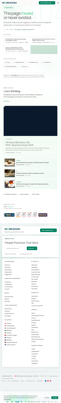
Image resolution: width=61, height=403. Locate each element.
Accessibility (39, 381)
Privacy (3, 381)
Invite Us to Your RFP (37, 306)
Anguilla (9, 337)
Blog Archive (34, 332)
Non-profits (34, 279)
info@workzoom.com (53, 376)
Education (34, 281)
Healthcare (34, 265)
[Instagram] (50, 381)
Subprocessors (15, 381)
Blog (32, 330)
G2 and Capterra (8, 208)
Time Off (7, 289)
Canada (9, 323)
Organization (8, 272)
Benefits (7, 299)
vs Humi (33, 358)
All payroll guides (24, 194)
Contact (33, 323)
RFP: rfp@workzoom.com (7, 378)
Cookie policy (7, 399)
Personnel (7, 265)
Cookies (22, 381)
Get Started (34, 327)
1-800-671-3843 (43, 376)
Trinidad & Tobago (12, 335)
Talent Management (11, 305)
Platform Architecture (37, 339)
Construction (35, 277)
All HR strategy (35, 194)
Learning (7, 311)
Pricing (8, 62)
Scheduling (8, 282)
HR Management (10, 261)
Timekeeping (8, 284)
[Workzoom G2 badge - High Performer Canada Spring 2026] (29, 215)
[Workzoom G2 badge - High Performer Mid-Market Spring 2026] (18, 215)
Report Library (35, 301)
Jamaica (9, 333)
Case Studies (35, 334)
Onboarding (8, 270)
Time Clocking (8, 287)
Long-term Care (35, 272)
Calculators (34, 296)
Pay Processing (9, 296)
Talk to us (24, 66)
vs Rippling (34, 363)
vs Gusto (33, 356)
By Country (8, 319)
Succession (8, 316)
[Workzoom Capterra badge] (9, 215)
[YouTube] (48, 381)
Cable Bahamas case (11, 66)
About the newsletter (10, 254)
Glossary (33, 298)
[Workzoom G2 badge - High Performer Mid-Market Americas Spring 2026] (35, 215)
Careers (33, 341)
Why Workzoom (35, 337)
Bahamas (9, 330)
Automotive (34, 286)
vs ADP (33, 349)
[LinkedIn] (45, 381)
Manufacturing (35, 274)
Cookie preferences (30, 381)
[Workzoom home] (16, 3)
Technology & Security (37, 315)
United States (10, 326)
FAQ (32, 303)
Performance (8, 309)
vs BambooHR (47, 62)
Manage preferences (26, 254)
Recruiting (7, 267)
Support (33, 325)
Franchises (34, 289)
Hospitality (34, 267)
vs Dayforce (34, 354)
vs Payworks (34, 361)
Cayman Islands (11, 345)
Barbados (9, 340)
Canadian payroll (34, 62)
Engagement (8, 274)
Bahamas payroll (20, 62)
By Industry (35, 261)
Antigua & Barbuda (12, 342)
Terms (8, 381)
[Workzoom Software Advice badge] (42, 215)
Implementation (35, 320)
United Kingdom (11, 328)
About (33, 313)
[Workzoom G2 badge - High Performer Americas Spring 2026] (24, 215)
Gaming (33, 284)
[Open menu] (58, 3)
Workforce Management (12, 278)
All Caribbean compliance (10, 194)
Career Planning (9, 313)
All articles (6, 101)
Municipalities (35, 270)
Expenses (7, 301)
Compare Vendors (37, 345)
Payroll (7, 293)
